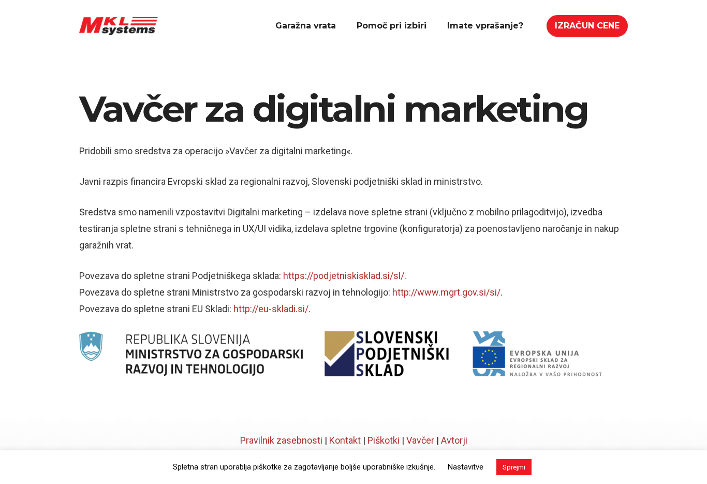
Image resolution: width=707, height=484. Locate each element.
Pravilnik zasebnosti (281, 440)
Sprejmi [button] (514, 467)
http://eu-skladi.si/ (270, 308)
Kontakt (345, 440)
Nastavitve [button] (465, 467)
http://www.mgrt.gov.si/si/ (446, 292)
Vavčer (420, 440)
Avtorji (454, 440)
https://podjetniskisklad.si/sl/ (343, 275)
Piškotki (383, 440)
